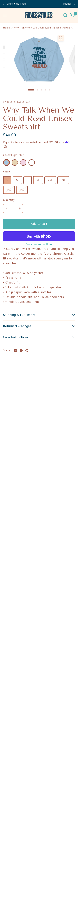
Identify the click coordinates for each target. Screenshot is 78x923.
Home (6, 27)
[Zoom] (61, 38)
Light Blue (6, 162)
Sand (15, 162)
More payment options (39, 244)
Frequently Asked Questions (40, 3)
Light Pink (23, 162)
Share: (7, 350)
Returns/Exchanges (17, 326)
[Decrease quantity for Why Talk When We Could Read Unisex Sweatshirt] (6, 208)
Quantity (9, 200)
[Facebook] (15, 350)
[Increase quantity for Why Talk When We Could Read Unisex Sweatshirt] (19, 208)
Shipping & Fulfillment (19, 315)
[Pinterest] (26, 350)
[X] (21, 350)
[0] (72, 15)
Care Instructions (15, 337)
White (31, 162)
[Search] (65, 15)
